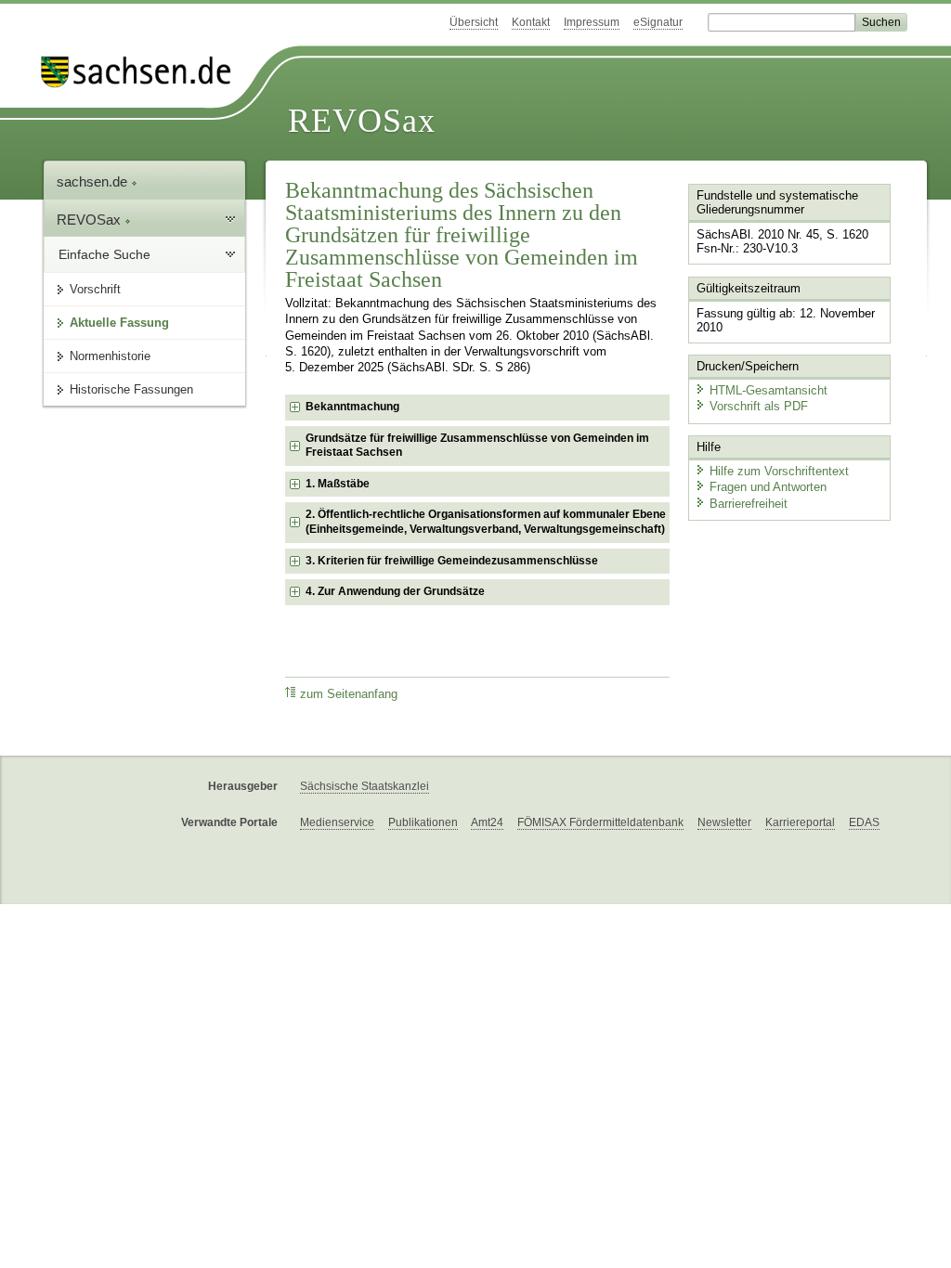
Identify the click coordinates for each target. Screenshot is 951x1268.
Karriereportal (800, 822)
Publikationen (423, 822)
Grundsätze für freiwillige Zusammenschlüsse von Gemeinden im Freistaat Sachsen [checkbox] (477, 445)
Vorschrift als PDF (759, 406)
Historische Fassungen (131, 389)
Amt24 (487, 822)
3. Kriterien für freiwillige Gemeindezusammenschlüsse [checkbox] (452, 560)
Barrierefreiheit (749, 504)
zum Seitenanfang (348, 694)
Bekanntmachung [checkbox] (352, 406)
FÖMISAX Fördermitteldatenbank (600, 822)
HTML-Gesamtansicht (768, 390)
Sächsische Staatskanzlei (364, 786)
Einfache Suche (104, 254)
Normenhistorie (110, 356)
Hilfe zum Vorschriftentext (779, 471)
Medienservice (337, 822)
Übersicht (473, 22)
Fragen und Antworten (768, 487)
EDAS (864, 822)
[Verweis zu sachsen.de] (143, 72)
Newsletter (724, 822)
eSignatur (658, 22)
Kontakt (531, 22)
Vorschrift (95, 289)
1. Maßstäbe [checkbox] (338, 483)
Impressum (591, 22)
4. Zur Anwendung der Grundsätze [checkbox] (395, 591)
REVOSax (362, 120)
